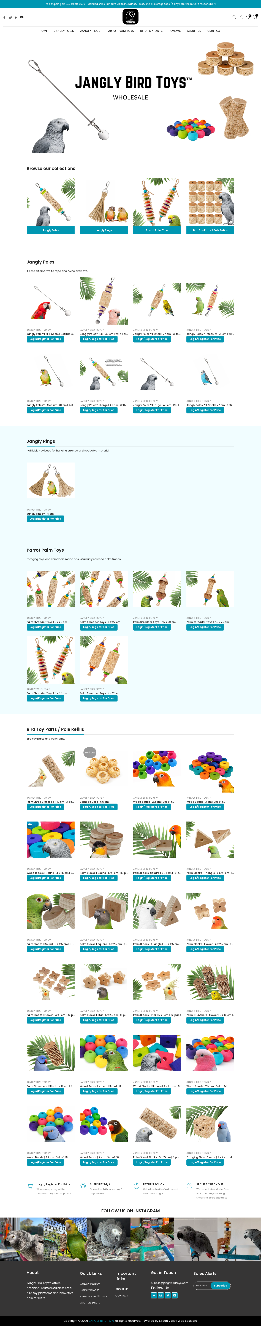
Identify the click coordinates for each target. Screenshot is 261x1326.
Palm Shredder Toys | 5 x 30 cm (47, 693)
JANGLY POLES (64, 31)
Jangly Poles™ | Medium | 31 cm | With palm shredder (220, 334)
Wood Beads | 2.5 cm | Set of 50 (100, 1086)
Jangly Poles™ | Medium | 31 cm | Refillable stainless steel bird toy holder (73, 405)
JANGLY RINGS (90, 31)
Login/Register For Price (45, 339)
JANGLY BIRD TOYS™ (39, 330)
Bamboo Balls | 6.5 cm (94, 802)
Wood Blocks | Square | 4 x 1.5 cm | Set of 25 (161, 1086)
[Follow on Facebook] (4, 17)
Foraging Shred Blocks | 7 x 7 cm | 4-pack (213, 1157)
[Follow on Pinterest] (16, 17)
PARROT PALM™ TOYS (93, 1296)
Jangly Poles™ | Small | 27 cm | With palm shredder (166, 334)
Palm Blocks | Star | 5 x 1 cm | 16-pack (157, 1015)
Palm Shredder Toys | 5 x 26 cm (47, 622)
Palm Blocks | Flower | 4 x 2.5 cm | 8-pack (213, 944)
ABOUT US (194, 31)
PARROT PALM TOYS (120, 31)
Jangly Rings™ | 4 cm (40, 513)
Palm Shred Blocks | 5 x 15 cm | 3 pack (157, 1157)
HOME (43, 31)
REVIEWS (175, 31)
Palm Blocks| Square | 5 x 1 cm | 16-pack (158, 873)
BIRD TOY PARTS (151, 31)
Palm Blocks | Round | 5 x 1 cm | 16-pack (105, 873)
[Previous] (6, 1239)
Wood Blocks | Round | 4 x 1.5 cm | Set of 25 (54, 873)
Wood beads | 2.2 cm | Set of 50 (153, 802)
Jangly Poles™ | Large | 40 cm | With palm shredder (113, 405)
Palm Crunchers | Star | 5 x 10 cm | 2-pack (53, 1086)
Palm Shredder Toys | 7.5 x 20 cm (154, 622)
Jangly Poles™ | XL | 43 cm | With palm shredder (110, 334)
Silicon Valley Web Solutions (178, 1321)
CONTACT (214, 31)
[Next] (254, 1239)
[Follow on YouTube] (21, 17)
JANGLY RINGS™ (90, 1290)
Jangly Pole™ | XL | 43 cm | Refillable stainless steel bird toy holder (69, 334)
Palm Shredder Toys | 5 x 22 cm (100, 622)
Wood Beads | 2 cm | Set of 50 (99, 1157)
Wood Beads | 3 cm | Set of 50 (205, 802)
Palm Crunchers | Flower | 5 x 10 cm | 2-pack (214, 1015)
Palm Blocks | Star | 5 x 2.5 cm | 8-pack (105, 1015)
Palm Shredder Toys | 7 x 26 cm (100, 693)
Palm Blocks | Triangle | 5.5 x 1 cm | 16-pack (214, 873)
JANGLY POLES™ (90, 1284)
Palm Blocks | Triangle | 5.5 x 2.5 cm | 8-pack (161, 944)
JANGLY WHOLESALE (38, 689)
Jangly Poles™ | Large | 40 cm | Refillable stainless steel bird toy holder (179, 405)
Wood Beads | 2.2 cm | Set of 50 (47, 1157)
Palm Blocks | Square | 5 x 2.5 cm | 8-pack (107, 944)
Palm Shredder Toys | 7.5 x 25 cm (207, 622)
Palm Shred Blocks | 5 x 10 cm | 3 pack (51, 802)
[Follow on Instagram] (10, 17)
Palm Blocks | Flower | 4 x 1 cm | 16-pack (52, 1015)
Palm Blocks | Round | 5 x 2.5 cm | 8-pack (53, 944)
